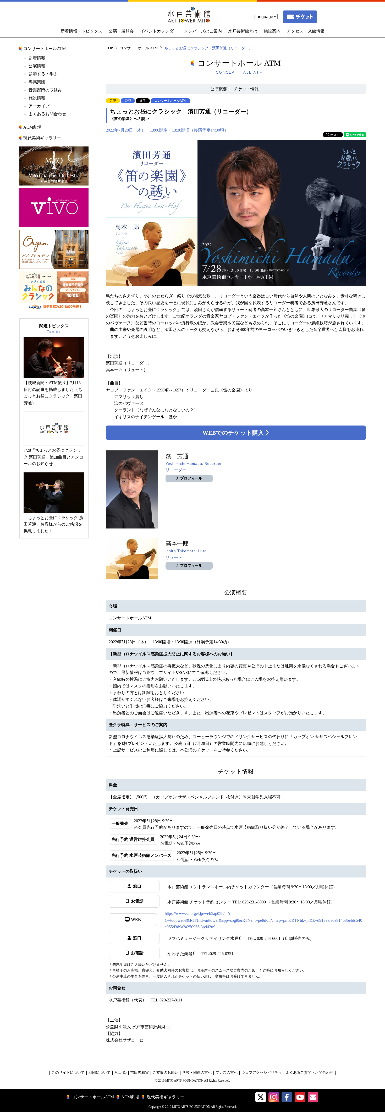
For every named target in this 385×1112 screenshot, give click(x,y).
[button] (260, 1097)
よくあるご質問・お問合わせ (309, 1073)
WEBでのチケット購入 (233, 432)
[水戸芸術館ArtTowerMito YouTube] (300, 1097)
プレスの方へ (227, 1073)
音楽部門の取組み (45, 90)
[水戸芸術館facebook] (287, 1097)
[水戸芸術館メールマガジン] (313, 1097)
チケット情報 (246, 89)
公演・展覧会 (121, 31)
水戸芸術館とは (242, 31)
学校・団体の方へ (197, 1073)
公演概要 (218, 89)
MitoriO (120, 1073)
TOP (109, 48)
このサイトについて (68, 1073)
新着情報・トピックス (81, 31)
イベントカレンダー (159, 31)
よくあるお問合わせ (47, 114)
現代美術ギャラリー (42, 138)
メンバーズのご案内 (203, 31)
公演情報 (37, 66)
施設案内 (272, 31)
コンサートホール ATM (139, 48)
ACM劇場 (32, 127)
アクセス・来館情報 (305, 31)
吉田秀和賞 (139, 1073)
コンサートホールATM (44, 48)
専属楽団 (37, 82)
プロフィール (191, 478)
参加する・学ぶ (43, 74)
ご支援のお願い (165, 1073)
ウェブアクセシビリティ (261, 1073)
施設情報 (37, 98)
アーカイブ (39, 106)
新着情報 (37, 58)
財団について (100, 1073)
